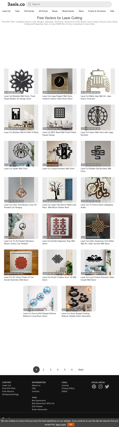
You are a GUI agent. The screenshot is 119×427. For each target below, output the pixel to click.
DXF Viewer (37, 406)
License (65, 385)
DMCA (64, 391)
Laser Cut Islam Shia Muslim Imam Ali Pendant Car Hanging (20, 206)
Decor (81, 11)
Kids (112, 11)
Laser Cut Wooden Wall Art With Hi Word (21, 132)
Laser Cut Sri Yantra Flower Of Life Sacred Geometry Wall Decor (18, 278)
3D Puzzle (43, 11)
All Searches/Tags (10, 394)
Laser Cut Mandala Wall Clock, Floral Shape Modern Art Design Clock (19, 97)
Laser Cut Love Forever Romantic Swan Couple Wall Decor (97, 278)
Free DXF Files (8, 388)
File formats (29, 11)
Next (80, 369)
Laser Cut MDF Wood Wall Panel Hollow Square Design (59, 133)
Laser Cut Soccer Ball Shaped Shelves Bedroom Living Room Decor (39, 314)
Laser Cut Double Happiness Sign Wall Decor (58, 242)
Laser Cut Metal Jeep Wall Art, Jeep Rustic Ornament (96, 97)
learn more (61, 424)
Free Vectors (8, 391)
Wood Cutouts (68, 11)
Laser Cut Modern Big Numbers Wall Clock (96, 169)
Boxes (55, 11)
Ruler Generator (39, 409)
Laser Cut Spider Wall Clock (16, 168)
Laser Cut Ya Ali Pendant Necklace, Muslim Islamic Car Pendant (19, 242)
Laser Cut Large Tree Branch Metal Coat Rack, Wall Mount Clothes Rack (59, 206)
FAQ (34, 388)
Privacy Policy (68, 388)
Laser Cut (6, 11)
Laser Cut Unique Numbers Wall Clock (58, 168)
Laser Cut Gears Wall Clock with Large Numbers (97, 133)
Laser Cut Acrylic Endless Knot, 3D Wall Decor (59, 278)
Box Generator (39, 400)
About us (36, 385)
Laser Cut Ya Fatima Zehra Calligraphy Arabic (97, 206)
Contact (35, 391)
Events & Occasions (97, 11)
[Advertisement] (59, 46)
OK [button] (70, 424)
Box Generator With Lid (43, 403)
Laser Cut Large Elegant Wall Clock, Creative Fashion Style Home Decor (57, 97)
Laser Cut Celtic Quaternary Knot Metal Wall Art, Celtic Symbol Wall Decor (97, 242)
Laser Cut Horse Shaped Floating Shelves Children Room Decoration (76, 314)
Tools (17, 11)
